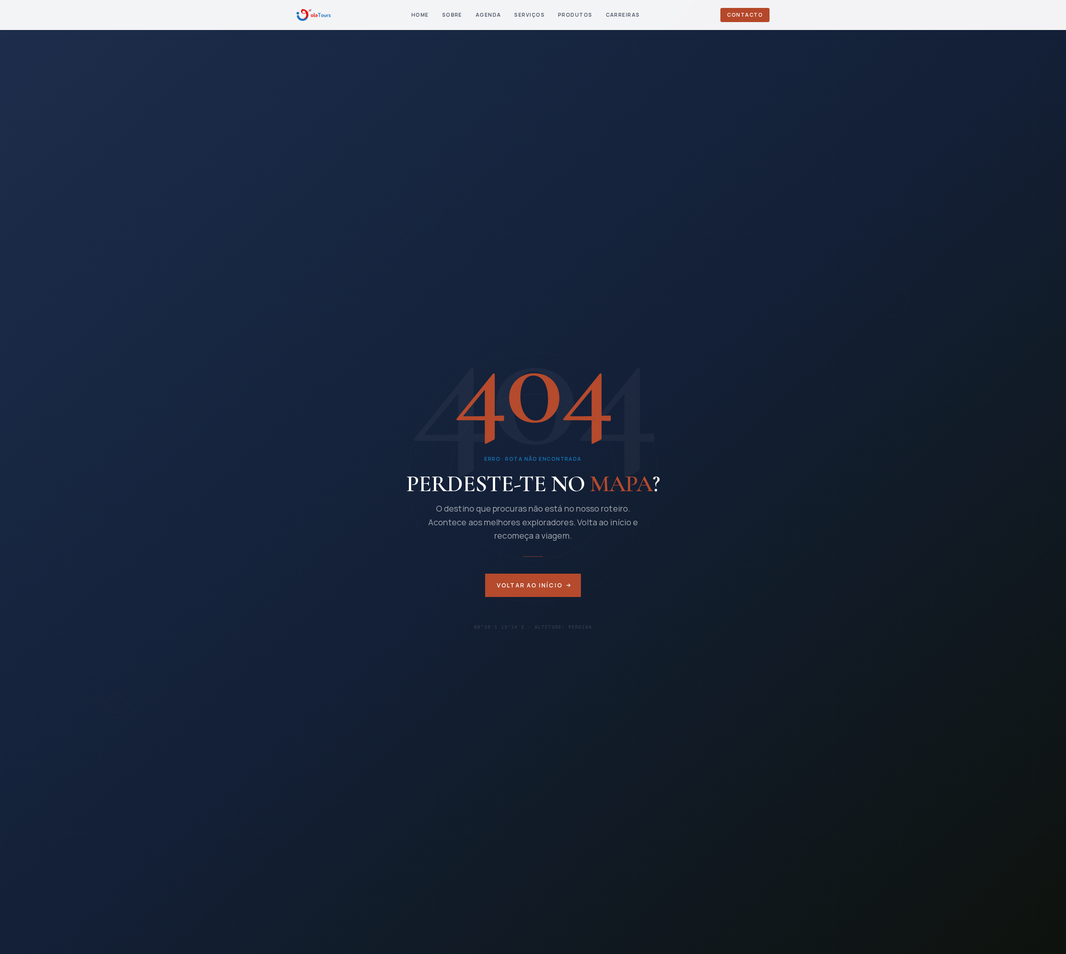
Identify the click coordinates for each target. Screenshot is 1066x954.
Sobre (452, 14)
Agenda (488, 14)
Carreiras (623, 14)
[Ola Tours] (313, 15)
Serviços (529, 14)
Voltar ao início (530, 585)
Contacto (745, 14)
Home (420, 14)
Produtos (575, 14)
